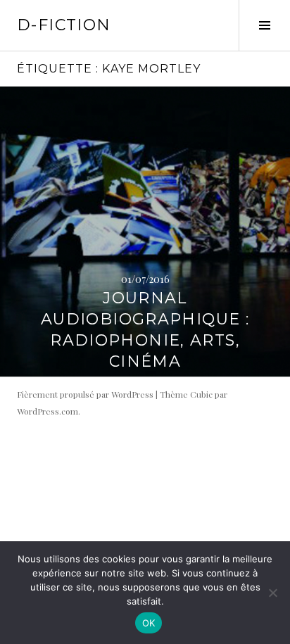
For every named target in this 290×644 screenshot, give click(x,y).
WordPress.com (47, 411)
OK (149, 623)
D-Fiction (64, 24)
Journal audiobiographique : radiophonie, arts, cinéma (145, 330)
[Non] (272, 593)
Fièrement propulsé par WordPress (85, 394)
